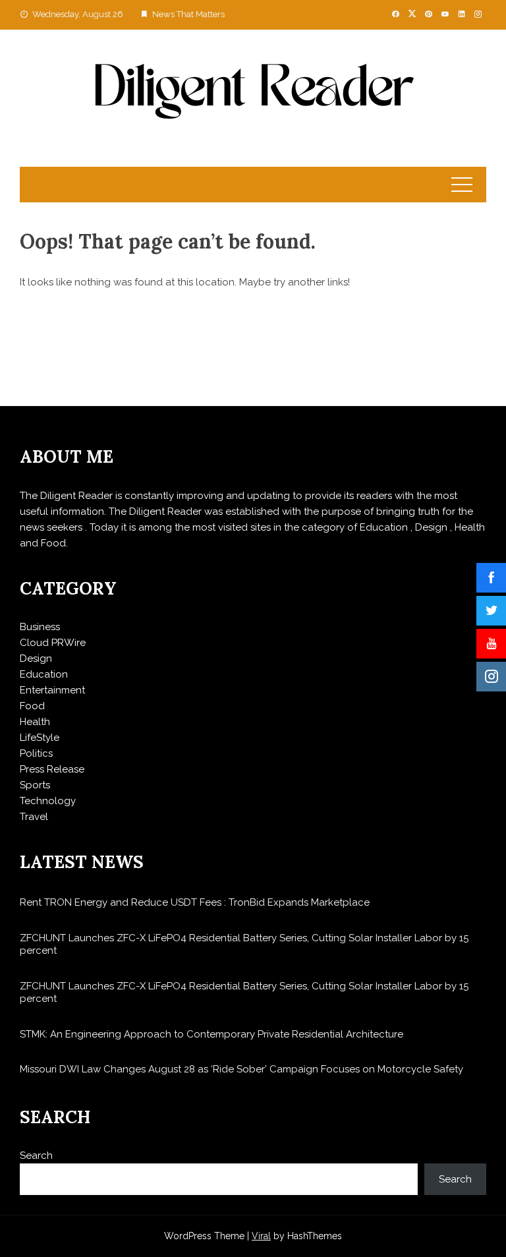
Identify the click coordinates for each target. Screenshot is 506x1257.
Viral (261, 1236)
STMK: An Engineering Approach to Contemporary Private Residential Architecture (211, 1034)
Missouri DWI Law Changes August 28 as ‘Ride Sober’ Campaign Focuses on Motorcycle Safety (241, 1069)
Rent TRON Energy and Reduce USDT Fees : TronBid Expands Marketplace (195, 902)
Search (36, 1155)
